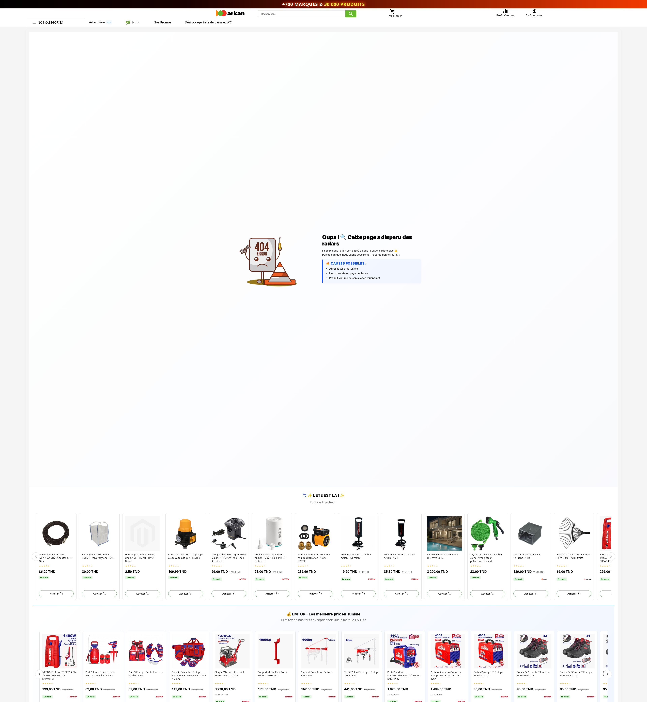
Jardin (136, 22)
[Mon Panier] (392, 10)
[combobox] (307, 13)
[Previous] (36, 556)
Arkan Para (97, 22)
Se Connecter (534, 15)
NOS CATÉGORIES (51, 22)
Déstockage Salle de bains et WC (208, 22)
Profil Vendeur (505, 15)
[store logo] (230, 14)
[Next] (611, 556)
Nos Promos (162, 22)
